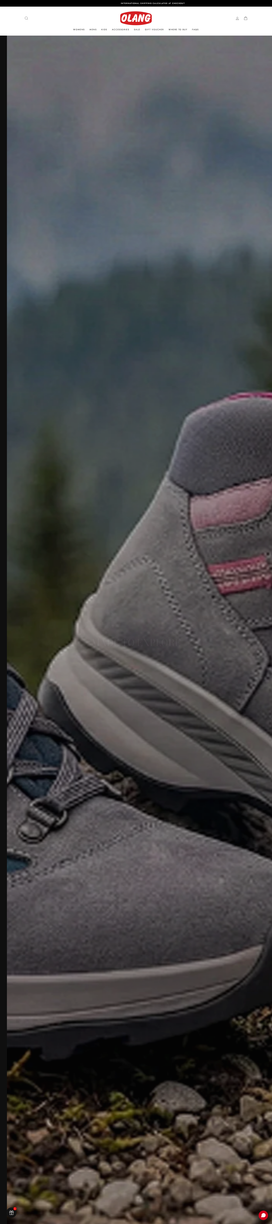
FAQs (195, 29)
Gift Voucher (154, 29)
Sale (137, 29)
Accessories (120, 29)
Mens (93, 29)
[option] (136, 3)
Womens (79, 29)
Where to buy (178, 29)
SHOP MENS (135, 659)
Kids (104, 29)
